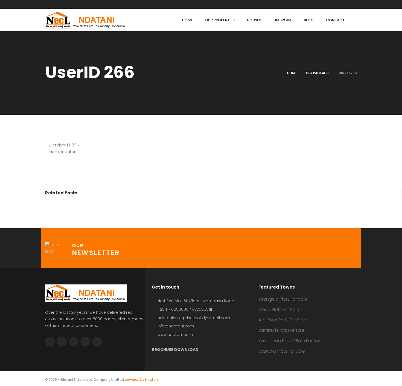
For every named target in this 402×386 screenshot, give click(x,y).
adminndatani (63, 151)
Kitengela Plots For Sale (282, 299)
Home (291, 73)
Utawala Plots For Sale (281, 351)
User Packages (317, 73)
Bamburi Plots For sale (281, 330)
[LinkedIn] (73, 342)
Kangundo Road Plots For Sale (290, 341)
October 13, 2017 (64, 145)
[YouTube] (85, 342)
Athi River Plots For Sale (282, 320)
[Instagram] (97, 342)
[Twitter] (50, 342)
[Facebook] (62, 342)
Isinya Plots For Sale (278, 309)
